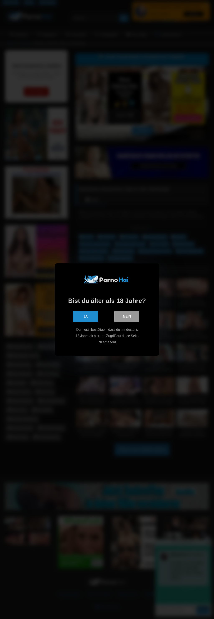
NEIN (127, 316)
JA (85, 316)
